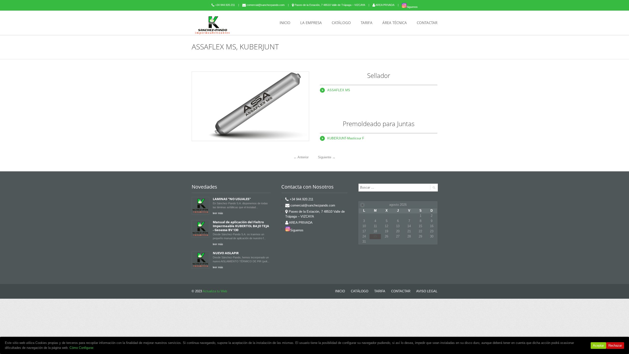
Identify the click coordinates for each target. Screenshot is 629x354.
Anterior (301, 157)
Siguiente (326, 157)
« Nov (362, 205)
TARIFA (366, 22)
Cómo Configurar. (82, 348)
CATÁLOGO (341, 22)
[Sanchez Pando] (212, 25)
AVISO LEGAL (426, 291)
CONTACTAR (427, 22)
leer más (218, 213)
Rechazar (615, 345)
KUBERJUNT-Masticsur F (345, 138)
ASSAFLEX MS (338, 90)
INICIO (285, 22)
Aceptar (598, 345)
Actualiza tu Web (215, 291)
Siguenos (412, 6)
